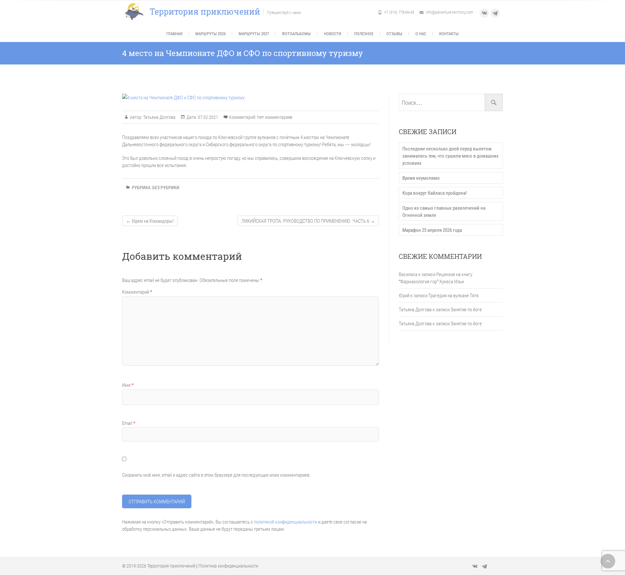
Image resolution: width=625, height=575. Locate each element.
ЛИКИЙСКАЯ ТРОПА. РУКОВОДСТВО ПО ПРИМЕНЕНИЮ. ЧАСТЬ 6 (308, 220)
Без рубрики (165, 187)
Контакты (449, 33)
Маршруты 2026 (210, 33)
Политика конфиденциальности (228, 566)
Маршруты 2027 (254, 33)
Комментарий (137, 291)
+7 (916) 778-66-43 (399, 12)
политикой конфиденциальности (285, 521)
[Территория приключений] (136, 11)
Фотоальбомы (296, 33)
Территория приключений (205, 12)
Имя (127, 385)
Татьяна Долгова (158, 117)
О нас (420, 33)
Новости (332, 33)
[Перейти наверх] (608, 561)
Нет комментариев (274, 117)
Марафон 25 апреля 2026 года (432, 230)
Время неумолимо (421, 178)
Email (128, 423)
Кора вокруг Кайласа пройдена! (434, 192)
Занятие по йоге (466, 309)
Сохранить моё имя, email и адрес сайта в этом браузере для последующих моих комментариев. (216, 474)
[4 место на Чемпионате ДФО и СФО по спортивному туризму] (250, 97)
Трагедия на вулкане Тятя (453, 295)
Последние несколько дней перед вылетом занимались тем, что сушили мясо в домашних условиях (450, 155)
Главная (174, 33)
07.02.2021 (207, 117)
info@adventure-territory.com (449, 12)
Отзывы (394, 33)
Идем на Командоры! (150, 220)
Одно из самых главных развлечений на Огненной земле (443, 211)
